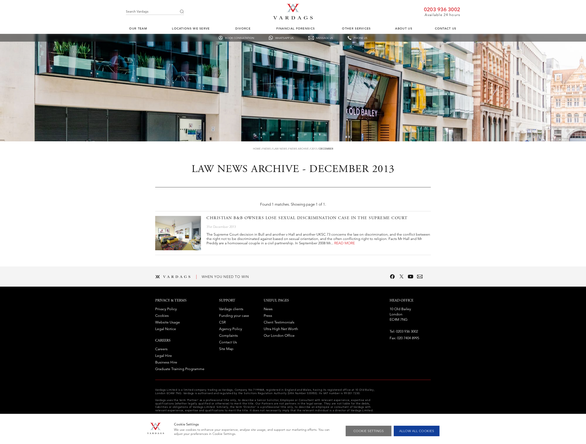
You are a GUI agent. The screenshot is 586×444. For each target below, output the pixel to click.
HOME (257, 148)
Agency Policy (230, 329)
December (326, 148)
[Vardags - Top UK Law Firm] (293, 18)
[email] (420, 276)
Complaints (228, 335)
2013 (314, 148)
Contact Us (445, 28)
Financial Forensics (295, 28)
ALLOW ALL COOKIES (416, 431)
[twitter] (401, 276)
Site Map (226, 349)
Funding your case (234, 315)
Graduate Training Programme (179, 369)
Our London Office (279, 335)
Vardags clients (231, 309)
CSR (222, 322)
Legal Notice (165, 329)
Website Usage (167, 322)
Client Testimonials (279, 322)
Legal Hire (163, 355)
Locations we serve (191, 28)
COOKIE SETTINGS (368, 431)
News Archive (299, 148)
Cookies (162, 315)
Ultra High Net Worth (281, 329)
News (267, 148)
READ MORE (344, 243)
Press (268, 315)
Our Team (138, 28)
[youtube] (410, 276)
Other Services (356, 28)
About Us (403, 28)
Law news (280, 148)
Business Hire (166, 362)
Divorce (243, 28)
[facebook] (392, 276)
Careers (161, 349)
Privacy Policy (166, 309)
